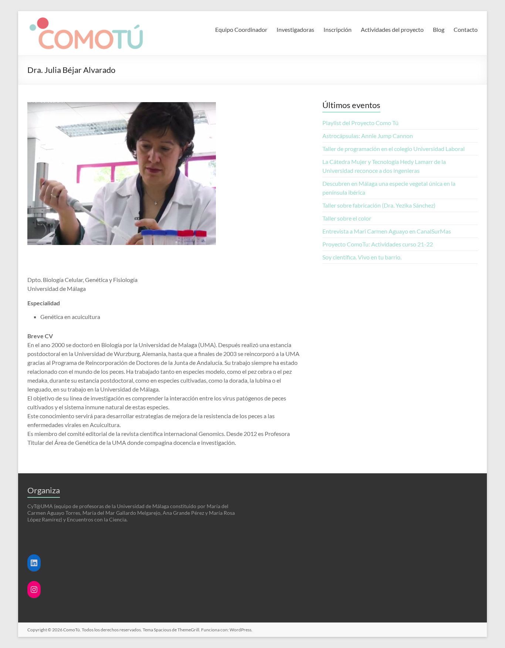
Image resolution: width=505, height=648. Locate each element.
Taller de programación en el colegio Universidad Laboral (393, 148)
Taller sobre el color (346, 218)
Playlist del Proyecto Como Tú (360, 122)
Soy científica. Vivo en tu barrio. (361, 257)
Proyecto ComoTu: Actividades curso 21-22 (377, 244)
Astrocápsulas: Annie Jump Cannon (368, 135)
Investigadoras (295, 29)
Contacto (466, 29)
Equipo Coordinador (241, 29)
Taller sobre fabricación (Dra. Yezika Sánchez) (378, 205)
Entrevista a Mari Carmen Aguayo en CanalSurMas (386, 231)
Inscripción (337, 29)
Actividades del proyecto (392, 29)
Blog (438, 29)
